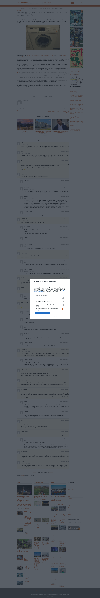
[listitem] (50, 295)
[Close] (68, 281)
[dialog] (50, 299)
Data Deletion (44, 316)
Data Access (50, 316)
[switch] (63, 298)
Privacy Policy (56, 316)
